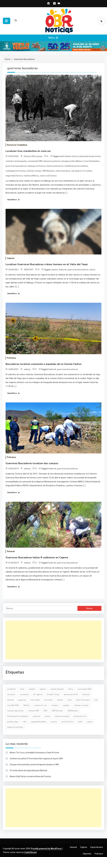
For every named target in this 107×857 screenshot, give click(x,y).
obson (92, 269)
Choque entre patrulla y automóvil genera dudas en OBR (34, 764)
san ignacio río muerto (81, 171)
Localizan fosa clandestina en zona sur (28, 151)
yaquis (90, 722)
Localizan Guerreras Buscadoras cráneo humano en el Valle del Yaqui (47, 264)
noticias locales (34, 171)
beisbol (32, 689)
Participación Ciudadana (17, 716)
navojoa (54, 705)
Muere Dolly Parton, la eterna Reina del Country (30, 776)
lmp (96, 700)
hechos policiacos (54, 166)
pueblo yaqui (12, 722)
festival (10, 700)
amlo (22, 689)
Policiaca (11, 358)
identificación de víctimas (76, 166)
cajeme (54, 269)
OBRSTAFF (28, 269)
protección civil (79, 716)
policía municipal (62, 716)
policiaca (36, 716)
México (26, 705)
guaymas (22, 700)
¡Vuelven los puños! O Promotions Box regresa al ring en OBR (36, 758)
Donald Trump (53, 694)
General (11, 551)
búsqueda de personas (90, 156)
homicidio (48, 700)
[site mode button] (101, 20)
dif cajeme (37, 694)
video (80, 722)
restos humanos (62, 171)
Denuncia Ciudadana (17, 145)
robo (25, 722)
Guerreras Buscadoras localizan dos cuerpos (32, 463)
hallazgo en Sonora (36, 166)
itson (70, 700)
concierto (11, 694)
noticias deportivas (15, 711)
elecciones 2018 (71, 694)
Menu (51, 37)
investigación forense (16, 171)
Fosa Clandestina (91, 161)
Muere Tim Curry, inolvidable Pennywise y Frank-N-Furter (34, 752)
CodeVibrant (30, 852)
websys (27, 369)
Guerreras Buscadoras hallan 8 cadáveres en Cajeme (37, 557)
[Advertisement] (53, 640)
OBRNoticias (72, 711)
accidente (11, 689)
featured (63, 269)
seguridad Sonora (14, 176)
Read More (12, 200)
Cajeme (10, 258)
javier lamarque (83, 700)
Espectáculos (96, 847)
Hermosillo (35, 700)
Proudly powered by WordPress (46, 848)
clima (70, 689)
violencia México (31, 176)
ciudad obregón (57, 689)
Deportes (87, 853)
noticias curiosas (81, 705)
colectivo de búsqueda (16, 161)
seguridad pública (38, 722)
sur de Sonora (67, 722)
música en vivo (40, 705)
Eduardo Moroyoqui (33, 156)
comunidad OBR (34, 161)
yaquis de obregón (15, 727)
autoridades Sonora (69, 156)
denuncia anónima (51, 161)
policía (47, 716)
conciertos (24, 694)
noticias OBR (33, 711)
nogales (66, 705)
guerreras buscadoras (16, 166)
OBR (45, 711)
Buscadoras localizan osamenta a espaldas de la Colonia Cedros (44, 364)
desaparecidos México (71, 161)
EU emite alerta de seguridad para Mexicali (28, 770)
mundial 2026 (13, 705)
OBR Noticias (48, 171)
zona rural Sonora (48, 176)
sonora (54, 722)
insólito (60, 700)
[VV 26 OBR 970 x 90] (53, 46)
